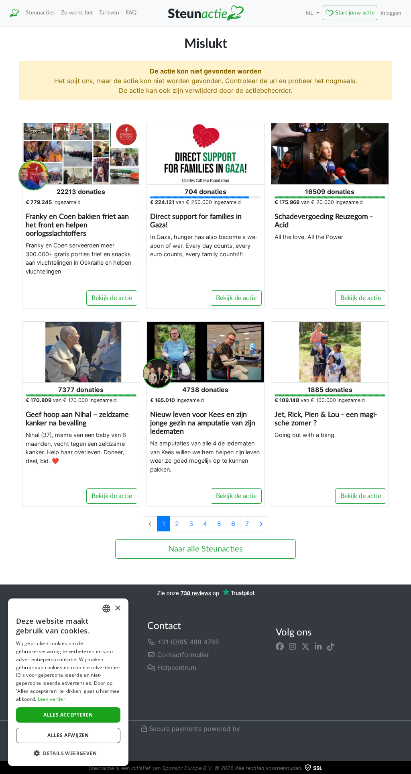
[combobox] (106, 608)
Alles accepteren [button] (68, 714)
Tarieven (109, 13)
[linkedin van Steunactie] (318, 647)
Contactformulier (182, 655)
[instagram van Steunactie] (292, 647)
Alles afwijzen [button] (68, 735)
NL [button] (310, 13)
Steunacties (40, 13)
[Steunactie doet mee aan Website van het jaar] (174, 705)
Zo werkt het (77, 13)
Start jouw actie (354, 13)
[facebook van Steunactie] (280, 647)
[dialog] (68, 682)
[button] (68, 753)
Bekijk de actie (112, 298)
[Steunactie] (14, 13)
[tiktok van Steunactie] (330, 647)
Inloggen (390, 13)
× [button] (117, 608)
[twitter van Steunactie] (305, 647)
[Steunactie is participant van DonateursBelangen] (188, 685)
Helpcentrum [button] (175, 668)
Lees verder (51, 699)
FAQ (131, 13)
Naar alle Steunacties (205, 549)
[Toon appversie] (405, 768)
